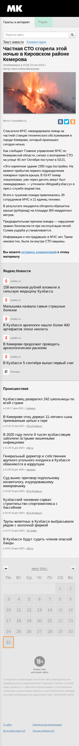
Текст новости (13, 42)
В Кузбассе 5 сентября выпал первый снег (38, 363)
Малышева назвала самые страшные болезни (34, 308)
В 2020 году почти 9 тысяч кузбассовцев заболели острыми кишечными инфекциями (36, 438)
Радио (42, 22)
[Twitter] (66, 121)
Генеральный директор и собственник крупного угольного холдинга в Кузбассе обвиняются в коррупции (36, 460)
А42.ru (30, 448)
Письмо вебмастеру (44, 731)
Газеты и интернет (16, 22)
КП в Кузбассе (34, 426)
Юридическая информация (47, 724)
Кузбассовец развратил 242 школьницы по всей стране (38, 401)
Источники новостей (14, 731)
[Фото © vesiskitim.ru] (39, 93)
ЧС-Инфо (32, 530)
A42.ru (30, 548)
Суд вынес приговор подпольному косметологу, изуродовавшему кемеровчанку (31, 482)
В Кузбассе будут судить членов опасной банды (37, 541)
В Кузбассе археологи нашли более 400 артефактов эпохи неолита (36, 327)
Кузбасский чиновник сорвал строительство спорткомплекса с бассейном (30, 504)
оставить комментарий (39, 252)
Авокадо (31, 469)
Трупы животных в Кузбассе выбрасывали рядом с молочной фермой (38, 523)
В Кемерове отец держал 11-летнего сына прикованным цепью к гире (37, 419)
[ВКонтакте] (60, 121)
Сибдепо (30, 408)
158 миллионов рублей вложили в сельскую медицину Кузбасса (31, 289)
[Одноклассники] (72, 121)
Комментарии (36, 42)
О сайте (7, 724)
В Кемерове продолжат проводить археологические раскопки (31, 346)
